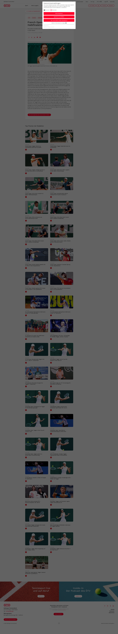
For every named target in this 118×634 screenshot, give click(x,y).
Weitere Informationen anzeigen (59, 23)
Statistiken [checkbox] (54, 10)
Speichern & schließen (59, 17)
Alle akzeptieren (59, 13)
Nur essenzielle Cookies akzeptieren (59, 20)
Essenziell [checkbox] (47, 10)
